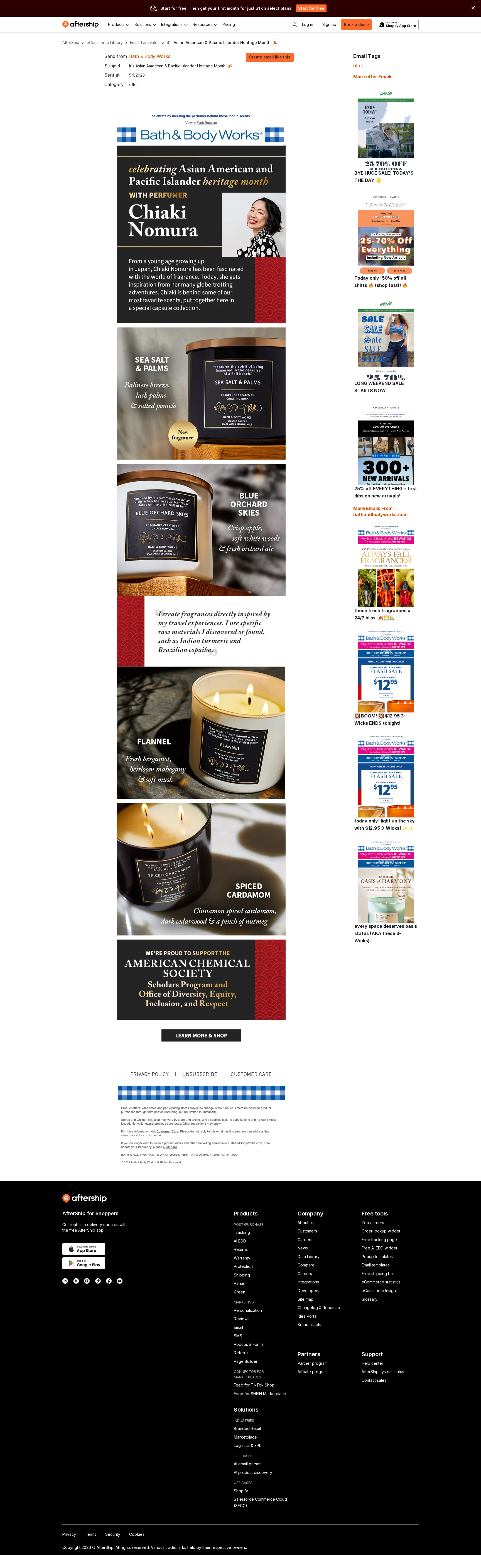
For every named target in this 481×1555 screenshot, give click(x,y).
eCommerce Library (105, 42)
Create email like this (269, 57)
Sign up (329, 24)
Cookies (136, 1534)
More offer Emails (372, 76)
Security (112, 1534)
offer (358, 65)
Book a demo (356, 24)
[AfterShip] (81, 24)
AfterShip (70, 42)
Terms (90, 1534)
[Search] (295, 24)
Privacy (69, 1534)
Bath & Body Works (149, 56)
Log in (307, 24)
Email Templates (144, 42)
